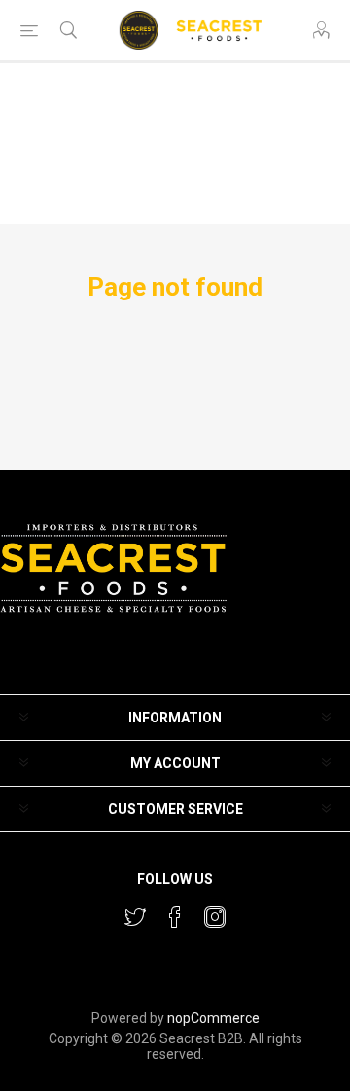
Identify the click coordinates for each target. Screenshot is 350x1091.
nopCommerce (213, 1018)
